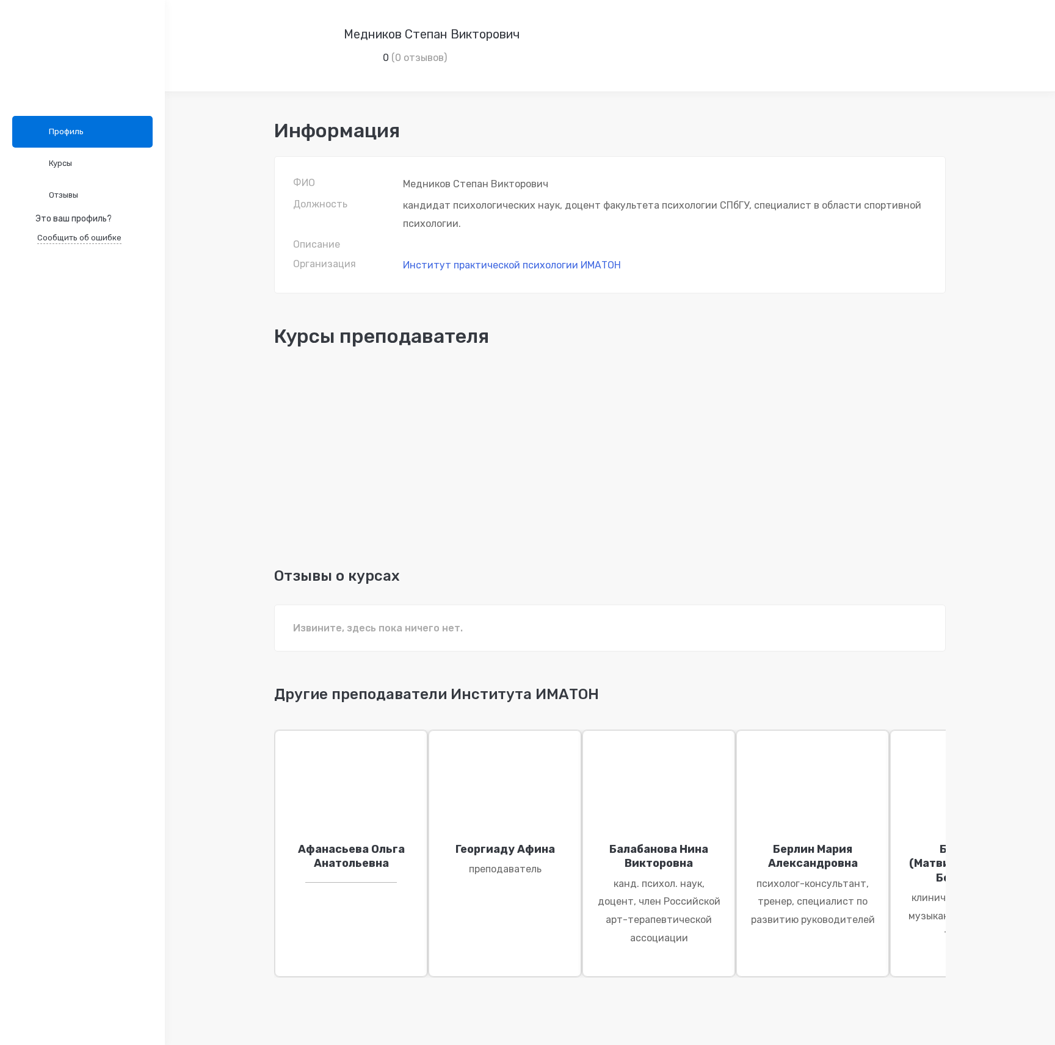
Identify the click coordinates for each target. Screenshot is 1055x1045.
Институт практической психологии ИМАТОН (512, 265)
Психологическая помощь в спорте (368, 476)
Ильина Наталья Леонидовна (340, 496)
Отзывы (63, 194)
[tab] (436, 700)
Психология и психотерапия (312, 398)
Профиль (66, 131)
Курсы (60, 163)
